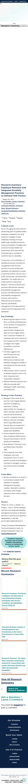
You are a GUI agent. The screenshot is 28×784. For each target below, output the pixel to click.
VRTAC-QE (5, 213)
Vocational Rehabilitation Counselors (13, 211)
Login (16, 1)
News (3, 208)
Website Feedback (18, 782)
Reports (14, 742)
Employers (19, 205)
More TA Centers (15, 745)
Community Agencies (8, 205)
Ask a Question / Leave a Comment (12, 201)
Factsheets (14, 724)
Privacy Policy (14, 780)
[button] (27, 20)
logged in (18, 704)
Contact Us (22, 1)
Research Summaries (14, 727)
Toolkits (14, 753)
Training (14, 739)
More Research (14, 730)
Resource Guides (15, 759)
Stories (14, 762)
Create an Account (7, 1)
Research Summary (12, 208)
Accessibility (5, 780)
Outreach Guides (15, 756)
